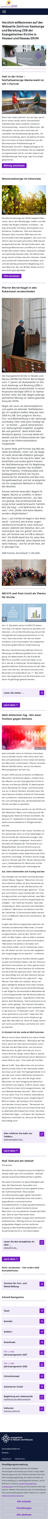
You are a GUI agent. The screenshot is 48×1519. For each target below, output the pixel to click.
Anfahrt (8, 1331)
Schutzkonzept (11, 1376)
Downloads (9, 1342)
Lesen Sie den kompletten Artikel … (19, 1243)
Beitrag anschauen (14, 165)
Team (7, 1310)
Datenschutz (20, 1459)
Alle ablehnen (24, 1514)
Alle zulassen (24, 1501)
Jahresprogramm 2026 (15, 1366)
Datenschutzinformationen (13, 1495)
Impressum (6, 1459)
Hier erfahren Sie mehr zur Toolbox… (18, 1135)
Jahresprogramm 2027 (15, 1354)
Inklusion (9, 1408)
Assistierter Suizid (13, 1386)
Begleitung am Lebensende (18, 1396)
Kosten (5, 1452)
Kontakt (8, 1321)
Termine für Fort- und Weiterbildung (15, 1285)
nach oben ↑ (11, 705)
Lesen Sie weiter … (14, 692)
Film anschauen (11, 276)
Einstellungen (24, 1508)
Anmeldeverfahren (11, 1448)
